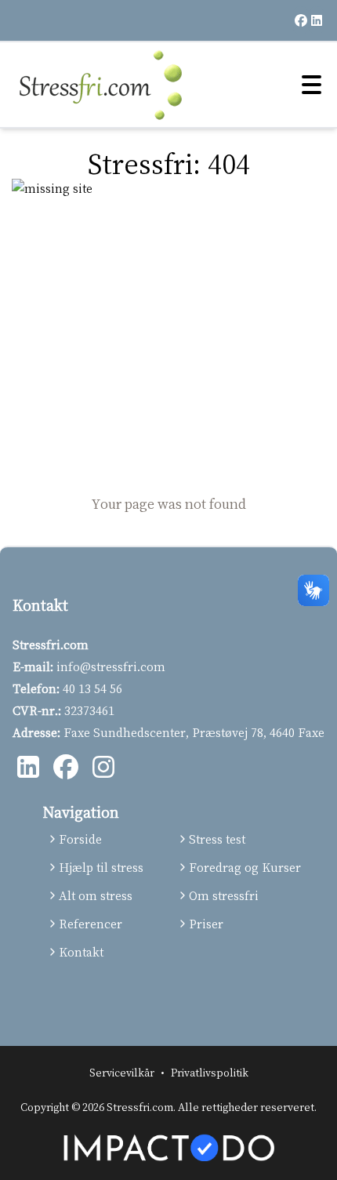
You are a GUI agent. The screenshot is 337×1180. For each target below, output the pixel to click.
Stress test (217, 839)
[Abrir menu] (310, 85)
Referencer (90, 923)
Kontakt (81, 952)
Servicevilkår (121, 1072)
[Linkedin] (28, 768)
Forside (80, 839)
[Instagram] (103, 768)
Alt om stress (95, 895)
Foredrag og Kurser (241, 867)
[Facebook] (66, 768)
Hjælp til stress (101, 867)
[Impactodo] (168, 1148)
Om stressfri (224, 895)
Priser (206, 923)
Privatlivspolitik (209, 1072)
